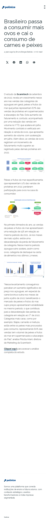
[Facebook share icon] (14, 60)
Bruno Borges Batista (24, 52)
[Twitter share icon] (7, 60)
